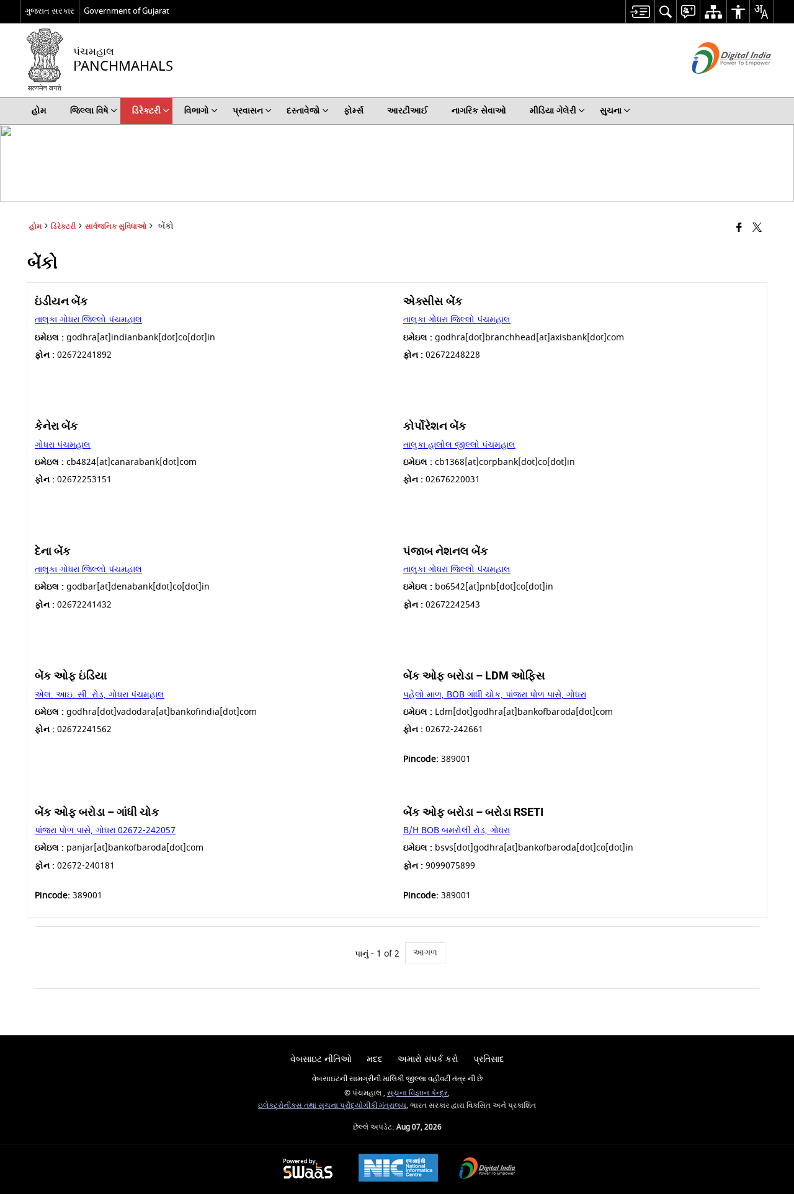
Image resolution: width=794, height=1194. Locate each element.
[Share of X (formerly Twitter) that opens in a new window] (757, 228)
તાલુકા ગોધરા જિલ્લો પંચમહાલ (88, 319)
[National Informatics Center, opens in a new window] (398, 1169)
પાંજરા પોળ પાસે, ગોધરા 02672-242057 (105, 830)
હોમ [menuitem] (39, 110)
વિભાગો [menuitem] (196, 110)
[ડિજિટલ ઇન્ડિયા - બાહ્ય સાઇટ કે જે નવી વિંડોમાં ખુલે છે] (716, 84)
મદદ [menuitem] (375, 1059)
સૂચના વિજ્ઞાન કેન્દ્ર (417, 1093)
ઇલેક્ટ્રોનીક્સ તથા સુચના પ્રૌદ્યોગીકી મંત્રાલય (332, 1105)
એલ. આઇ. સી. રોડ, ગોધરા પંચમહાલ (99, 694)
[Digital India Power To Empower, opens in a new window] (487, 1169)
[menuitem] (639, 11)
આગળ (425, 952)
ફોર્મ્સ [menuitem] (354, 110)
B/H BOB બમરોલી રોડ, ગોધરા (456, 830)
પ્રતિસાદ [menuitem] (488, 1059)
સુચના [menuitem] (611, 110)
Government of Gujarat (126, 11)
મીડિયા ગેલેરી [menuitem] (553, 110)
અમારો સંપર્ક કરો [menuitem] (428, 1059)
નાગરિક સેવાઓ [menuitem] (479, 110)
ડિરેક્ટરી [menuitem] (146, 110)
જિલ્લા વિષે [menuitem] (89, 110)
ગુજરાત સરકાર (49, 11)
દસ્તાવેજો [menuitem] (303, 110)
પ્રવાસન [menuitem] (248, 110)
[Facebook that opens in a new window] (739, 228)
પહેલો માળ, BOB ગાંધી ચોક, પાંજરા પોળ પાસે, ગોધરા (494, 694)
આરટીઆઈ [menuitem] (407, 110)
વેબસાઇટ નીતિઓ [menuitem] (321, 1059)
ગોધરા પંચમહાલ (63, 444)
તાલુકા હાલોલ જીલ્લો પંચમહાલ (459, 444)
